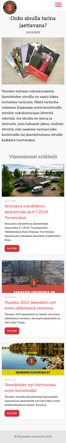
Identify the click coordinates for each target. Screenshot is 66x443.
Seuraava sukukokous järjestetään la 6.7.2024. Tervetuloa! (27, 212)
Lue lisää (12, 248)
